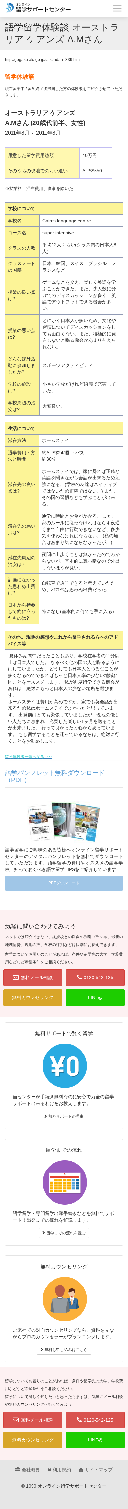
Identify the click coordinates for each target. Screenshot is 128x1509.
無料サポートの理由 (65, 1116)
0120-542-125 (98, 977)
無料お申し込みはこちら (65, 1349)
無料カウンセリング (32, 997)
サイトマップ (99, 1469)
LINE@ (95, 997)
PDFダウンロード (64, 883)
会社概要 (31, 1469)
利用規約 (62, 1469)
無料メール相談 (37, 977)
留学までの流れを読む (65, 1233)
